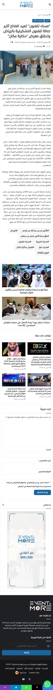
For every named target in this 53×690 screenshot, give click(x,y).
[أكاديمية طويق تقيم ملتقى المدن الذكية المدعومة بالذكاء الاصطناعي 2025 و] (39, 379)
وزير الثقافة (42, 253)
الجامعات (19, 669)
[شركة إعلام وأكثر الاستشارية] (26, 4)
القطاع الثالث (10, 669)
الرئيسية (45, 15)
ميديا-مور (43, 247)
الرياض (13, 230)
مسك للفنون (24, 242)
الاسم (48, 450)
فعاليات (37, 669)
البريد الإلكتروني (44, 461)
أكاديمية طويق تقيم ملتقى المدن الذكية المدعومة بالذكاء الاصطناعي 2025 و (39, 391)
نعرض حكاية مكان (24, 247)
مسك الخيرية (41, 242)
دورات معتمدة (34, 673)
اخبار (39, 15)
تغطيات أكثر (38, 21)
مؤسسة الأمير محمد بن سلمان (34, 236)
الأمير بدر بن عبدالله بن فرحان (34, 230)
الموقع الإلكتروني (44, 472)
